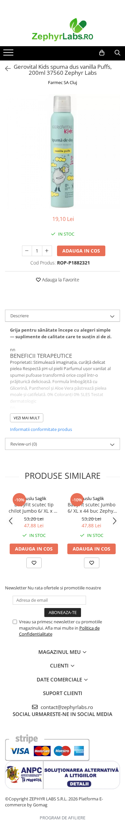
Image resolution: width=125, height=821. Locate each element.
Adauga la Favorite (60, 279)
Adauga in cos (81, 251)
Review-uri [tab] (23, 444)
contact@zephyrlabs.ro (66, 707)
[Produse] (9, 54)
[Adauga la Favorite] (34, 563)
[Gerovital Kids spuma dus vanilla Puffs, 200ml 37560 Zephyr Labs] (62, 151)
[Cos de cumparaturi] (102, 52)
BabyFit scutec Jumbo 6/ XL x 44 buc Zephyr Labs (91, 507)
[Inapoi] (5, 68)
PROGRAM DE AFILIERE (62, 818)
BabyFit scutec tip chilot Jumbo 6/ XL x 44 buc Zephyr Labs (34, 507)
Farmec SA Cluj (62, 82)
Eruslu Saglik (34, 498)
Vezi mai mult (27, 417)
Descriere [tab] (19, 316)
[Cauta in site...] (117, 52)
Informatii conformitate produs (41, 429)
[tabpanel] (62, 151)
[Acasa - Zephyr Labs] (62, 29)
